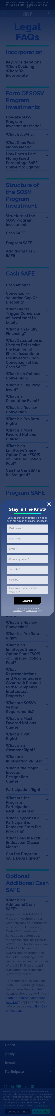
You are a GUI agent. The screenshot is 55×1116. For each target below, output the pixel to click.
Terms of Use (31, 611)
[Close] (49, 504)
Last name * (16, 538)
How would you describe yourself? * (23, 590)
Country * (14, 579)
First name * (16, 528)
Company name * (19, 559)
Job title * (14, 569)
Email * (13, 549)
